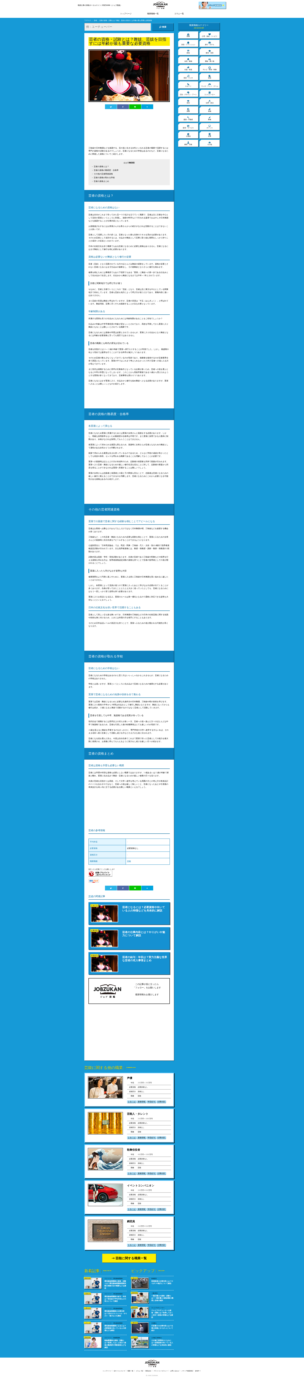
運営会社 (148, 1371)
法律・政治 (210, 103)
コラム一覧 (179, 14)
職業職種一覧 (153, 14)
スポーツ (188, 86)
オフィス (210, 128)
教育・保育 (210, 53)
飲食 (188, 53)
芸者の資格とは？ (101, 166)
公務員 (188, 136)
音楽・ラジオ (188, 78)
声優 (129, 1078)
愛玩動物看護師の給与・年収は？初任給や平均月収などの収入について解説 (115, 1299)
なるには (131, 1102)
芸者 (95, 20)
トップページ (126, 14)
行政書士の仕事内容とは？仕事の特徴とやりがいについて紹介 (162, 1328)
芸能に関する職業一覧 (131, 1258)
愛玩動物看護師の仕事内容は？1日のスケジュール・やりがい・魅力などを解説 (115, 1313)
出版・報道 (188, 69)
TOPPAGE (87, 20)
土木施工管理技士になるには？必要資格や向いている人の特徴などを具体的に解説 (162, 1343)
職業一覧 (130, 1371)
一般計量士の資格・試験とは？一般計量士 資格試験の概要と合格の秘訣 (162, 1298)
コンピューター (209, 94)
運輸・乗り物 (209, 61)
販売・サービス (188, 128)
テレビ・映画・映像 (210, 69)
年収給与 (151, 1102)
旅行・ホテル (209, 44)
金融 (209, 111)
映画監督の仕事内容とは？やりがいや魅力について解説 (162, 1282)
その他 (209, 144)
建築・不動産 (188, 119)
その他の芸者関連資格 (103, 174)
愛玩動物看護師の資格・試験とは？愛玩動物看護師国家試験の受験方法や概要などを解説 (115, 1284)
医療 (188, 36)
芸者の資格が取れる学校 (104, 178)
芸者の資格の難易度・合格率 (106, 170)
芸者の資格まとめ (101, 181)
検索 (164, 27)
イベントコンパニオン (140, 1185)
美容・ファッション (188, 44)
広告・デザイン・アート (188, 94)
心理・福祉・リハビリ (209, 36)
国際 (188, 111)
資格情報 (141, 1102)
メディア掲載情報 (187, 1371)
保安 (188, 103)
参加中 (197, 1371)
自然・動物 (188, 61)
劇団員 (131, 1221)
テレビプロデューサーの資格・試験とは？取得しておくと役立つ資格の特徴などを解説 (162, 1314)
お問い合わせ (174, 1371)
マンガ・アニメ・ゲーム (209, 86)
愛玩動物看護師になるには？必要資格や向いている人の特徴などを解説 (115, 1328)
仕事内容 (161, 1102)
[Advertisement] (129, 127)
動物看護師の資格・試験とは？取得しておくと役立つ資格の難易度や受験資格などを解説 (115, 1344)
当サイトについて (119, 1371)
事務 (209, 119)
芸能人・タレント (137, 1114)
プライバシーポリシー (161, 1371)
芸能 (129, 861)
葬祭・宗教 (188, 144)
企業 (209, 136)
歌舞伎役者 (133, 1149)
